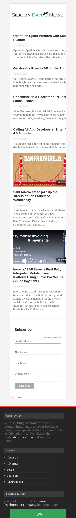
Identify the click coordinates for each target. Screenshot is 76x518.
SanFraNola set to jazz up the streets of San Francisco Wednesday (35, 196)
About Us (12, 457)
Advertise (12, 463)
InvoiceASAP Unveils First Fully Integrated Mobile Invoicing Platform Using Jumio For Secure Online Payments (38, 275)
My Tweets (16, 397)
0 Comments (63, 182)
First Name (21, 352)
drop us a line (23, 437)
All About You (15, 481)
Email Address (24, 341)
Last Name (21, 363)
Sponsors (13, 475)
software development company (25, 502)
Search (11, 469)
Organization (22, 373)
